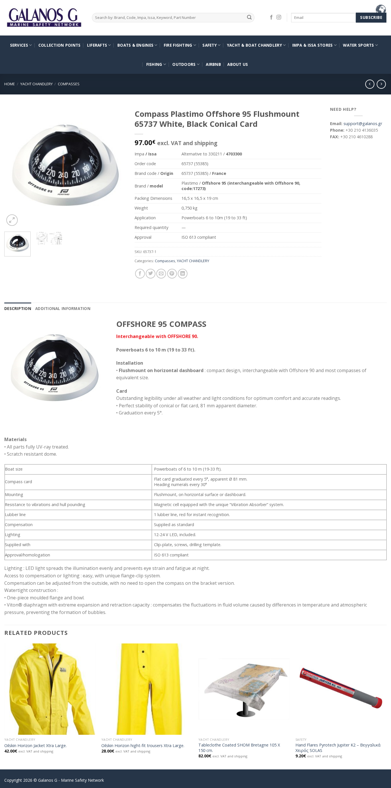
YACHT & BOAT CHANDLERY (254, 45)
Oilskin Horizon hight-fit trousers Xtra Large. (142, 745)
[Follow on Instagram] (279, 17)
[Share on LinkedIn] (182, 274)
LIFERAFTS (97, 45)
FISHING (154, 64)
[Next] (116, 167)
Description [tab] (17, 308)
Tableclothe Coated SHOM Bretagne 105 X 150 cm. (239, 747)
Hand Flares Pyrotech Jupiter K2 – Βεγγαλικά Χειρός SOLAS (337, 747)
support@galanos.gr (362, 123)
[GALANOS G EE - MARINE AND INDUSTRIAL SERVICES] (43, 18)
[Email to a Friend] (161, 274)
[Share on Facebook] (140, 274)
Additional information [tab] (62, 308)
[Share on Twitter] (150, 274)
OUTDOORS (184, 64)
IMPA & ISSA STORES (312, 45)
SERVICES (19, 45)
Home (9, 83)
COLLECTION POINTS (59, 45)
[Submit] (249, 18)
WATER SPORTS (358, 45)
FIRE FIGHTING (178, 45)
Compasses (69, 83)
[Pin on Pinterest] (172, 274)
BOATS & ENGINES (135, 45)
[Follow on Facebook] (271, 17)
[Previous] (14, 167)
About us (237, 64)
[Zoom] (12, 220)
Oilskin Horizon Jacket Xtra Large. (35, 745)
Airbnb (213, 64)
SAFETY (209, 45)
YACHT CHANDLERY (36, 83)
